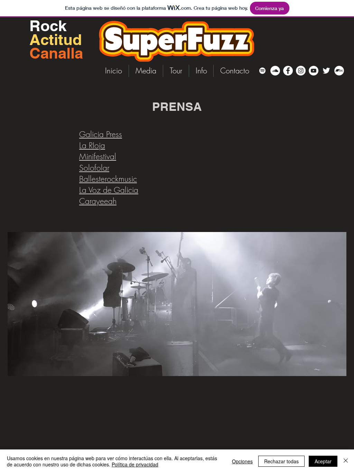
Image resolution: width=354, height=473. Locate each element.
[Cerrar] (346, 461)
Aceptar (323, 461)
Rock (50, 26)
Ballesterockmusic (108, 178)
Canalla (56, 53)
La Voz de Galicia (108, 190)
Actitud (55, 39)
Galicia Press (100, 134)
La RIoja (92, 145)
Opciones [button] (242, 461)
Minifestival (97, 156)
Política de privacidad (135, 464)
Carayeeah (98, 201)
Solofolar (94, 167)
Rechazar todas (281, 461)
